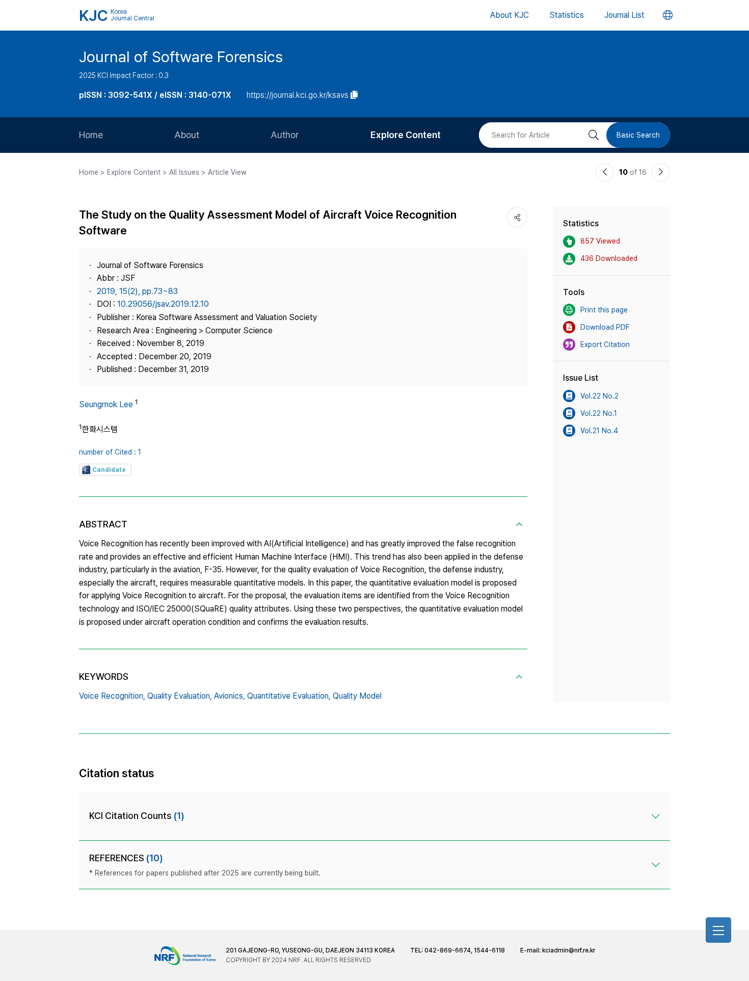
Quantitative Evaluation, (289, 696)
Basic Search (638, 135)
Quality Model (357, 696)
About (186, 134)
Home (91, 134)
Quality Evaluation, (179, 696)
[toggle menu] (718, 930)
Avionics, (229, 696)
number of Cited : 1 (110, 452)
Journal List (624, 15)
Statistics (566, 15)
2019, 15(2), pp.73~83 (137, 291)
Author (285, 134)
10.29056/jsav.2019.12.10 (163, 304)
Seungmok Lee (106, 404)
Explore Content (405, 134)
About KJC (509, 15)
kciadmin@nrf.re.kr (568, 950)
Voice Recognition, (112, 696)
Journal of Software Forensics (181, 56)
